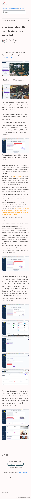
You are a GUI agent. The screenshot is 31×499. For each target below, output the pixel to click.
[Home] (4, 2)
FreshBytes (4, 8)
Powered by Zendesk (24, 497)
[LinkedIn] (7, 455)
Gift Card (22, 8)
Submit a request (22, 472)
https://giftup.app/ (8, 57)
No (20, 464)
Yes (11, 464)
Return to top (6, 478)
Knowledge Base (13, 8)
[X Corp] (4, 455)
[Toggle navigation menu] (26, 3)
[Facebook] (2, 455)
